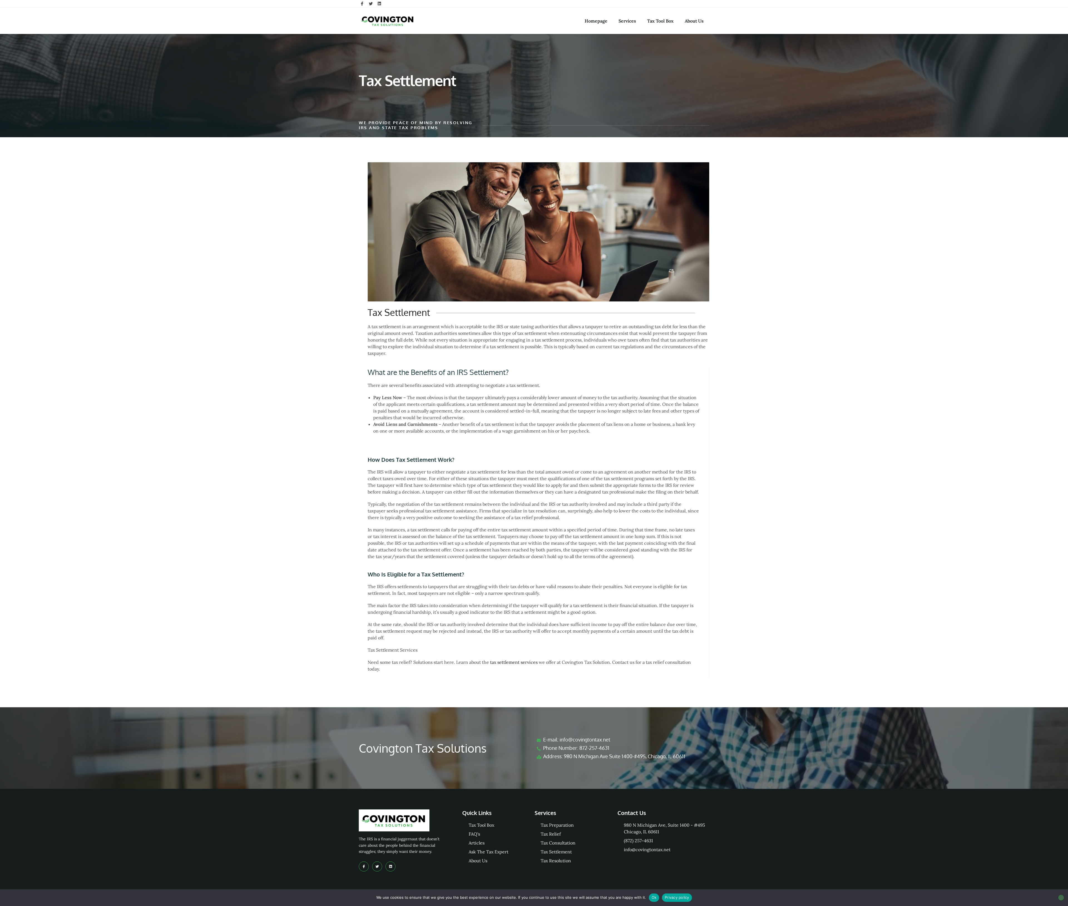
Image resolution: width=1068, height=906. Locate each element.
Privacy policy (677, 897)
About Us (694, 21)
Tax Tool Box (660, 21)
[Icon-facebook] (362, 4)
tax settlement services (514, 662)
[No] (1061, 897)
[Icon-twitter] (371, 4)
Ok (654, 897)
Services (627, 21)
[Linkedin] (379, 4)
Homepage (596, 21)
